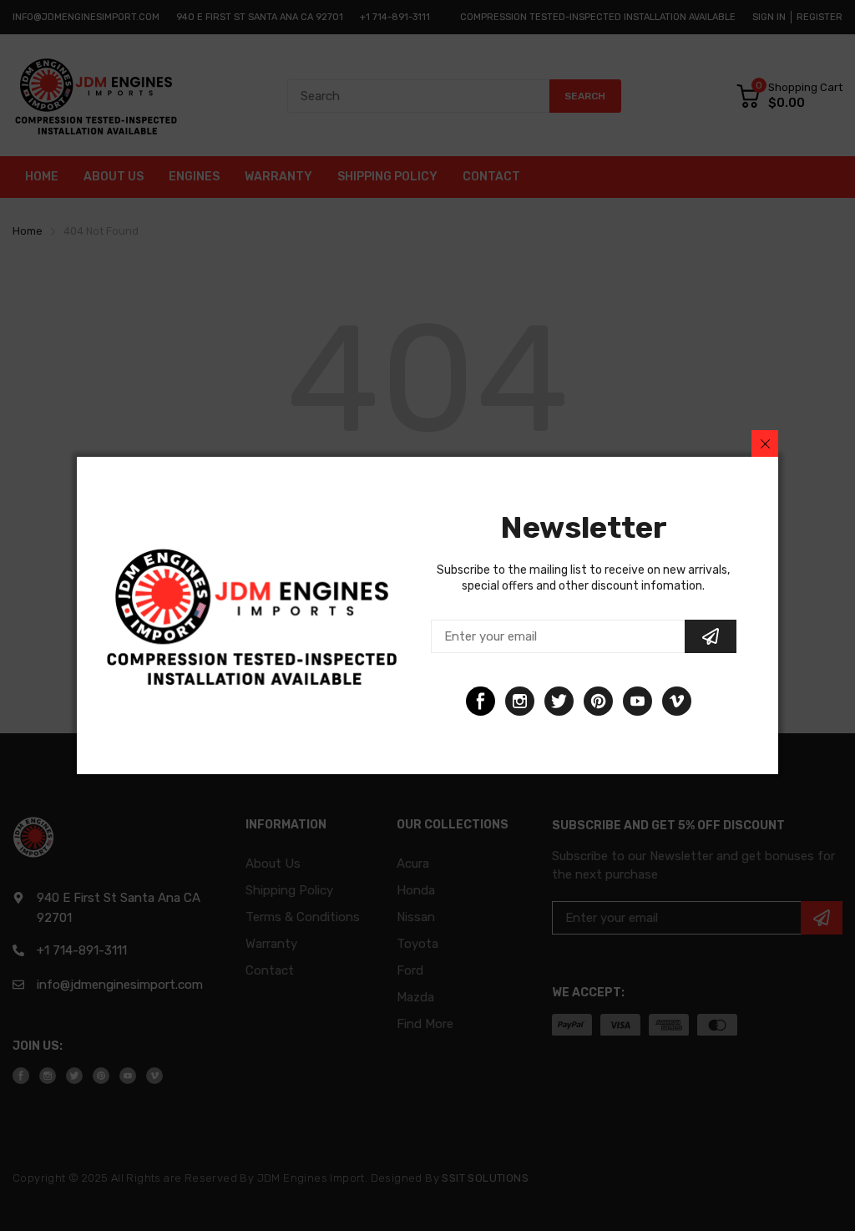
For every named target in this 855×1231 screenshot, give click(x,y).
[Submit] (710, 636)
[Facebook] (480, 701)
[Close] (764, 443)
